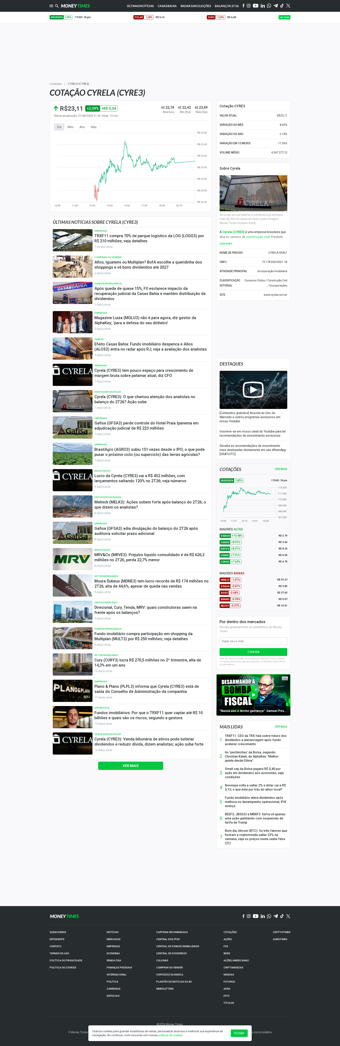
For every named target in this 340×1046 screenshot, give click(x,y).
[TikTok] (282, 916)
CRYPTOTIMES (281, 932)
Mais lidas (231, 726)
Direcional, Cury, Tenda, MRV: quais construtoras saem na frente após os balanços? (145, 610)
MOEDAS (229, 974)
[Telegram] (275, 6)
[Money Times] (75, 6)
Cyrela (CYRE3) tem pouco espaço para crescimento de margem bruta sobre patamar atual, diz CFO (143, 373)
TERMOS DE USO (59, 953)
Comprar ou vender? (108, 257)
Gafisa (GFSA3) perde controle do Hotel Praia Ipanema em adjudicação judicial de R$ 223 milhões (146, 426)
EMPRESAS (113, 946)
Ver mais (131, 766)
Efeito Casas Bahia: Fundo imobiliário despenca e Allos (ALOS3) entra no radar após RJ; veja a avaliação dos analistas (150, 347)
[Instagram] (249, 6)
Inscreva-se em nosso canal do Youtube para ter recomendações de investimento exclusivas (253, 433)
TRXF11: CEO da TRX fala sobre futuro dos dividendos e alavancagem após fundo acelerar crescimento (256, 740)
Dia (59, 127)
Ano (82, 127)
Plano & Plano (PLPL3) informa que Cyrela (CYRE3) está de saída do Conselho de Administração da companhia (146, 689)
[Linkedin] (263, 6)
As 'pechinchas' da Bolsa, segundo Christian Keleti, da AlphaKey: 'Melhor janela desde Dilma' (252, 756)
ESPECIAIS (113, 995)
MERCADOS (113, 939)
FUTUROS (229, 981)
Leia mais (226, 243)
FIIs (226, 946)
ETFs (226, 995)
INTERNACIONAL (117, 974)
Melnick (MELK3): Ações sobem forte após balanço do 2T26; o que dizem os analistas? (150, 505)
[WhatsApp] (269, 6)
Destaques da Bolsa (107, 391)
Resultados (102, 470)
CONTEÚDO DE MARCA (169, 974)
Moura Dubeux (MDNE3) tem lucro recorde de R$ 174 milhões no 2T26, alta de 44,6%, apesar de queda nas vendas (151, 584)
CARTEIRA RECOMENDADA (172, 932)
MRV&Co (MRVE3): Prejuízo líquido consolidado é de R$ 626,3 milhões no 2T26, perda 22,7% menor (149, 557)
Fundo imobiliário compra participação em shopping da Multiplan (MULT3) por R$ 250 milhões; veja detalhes (143, 636)
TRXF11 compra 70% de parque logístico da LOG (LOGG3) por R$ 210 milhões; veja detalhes (149, 238)
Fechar (239, 1033)
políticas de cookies (170, 1035)
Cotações (56, 83)
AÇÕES (228, 939)
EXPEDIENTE (57, 939)
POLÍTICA (112, 981)
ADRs (227, 988)
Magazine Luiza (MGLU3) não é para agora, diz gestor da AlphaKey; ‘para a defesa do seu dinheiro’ (145, 320)
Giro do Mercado (105, 602)
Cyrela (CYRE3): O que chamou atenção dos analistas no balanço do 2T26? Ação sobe (144, 399)
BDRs (227, 953)
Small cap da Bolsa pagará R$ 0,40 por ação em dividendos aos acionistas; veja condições (254, 773)
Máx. (94, 127)
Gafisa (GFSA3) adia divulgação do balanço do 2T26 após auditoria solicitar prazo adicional (146, 531)
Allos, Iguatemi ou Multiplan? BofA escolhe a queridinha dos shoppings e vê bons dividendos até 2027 (148, 265)
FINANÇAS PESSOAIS (119, 967)
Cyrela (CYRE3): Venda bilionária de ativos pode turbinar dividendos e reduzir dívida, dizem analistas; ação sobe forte (148, 742)
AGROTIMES (280, 939)
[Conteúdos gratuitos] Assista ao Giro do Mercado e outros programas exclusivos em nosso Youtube (250, 417)
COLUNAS (162, 960)
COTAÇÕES (230, 932)
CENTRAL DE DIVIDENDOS (171, 953)
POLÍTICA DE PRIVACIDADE (66, 960)
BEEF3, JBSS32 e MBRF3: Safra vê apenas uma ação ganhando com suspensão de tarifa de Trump (255, 818)
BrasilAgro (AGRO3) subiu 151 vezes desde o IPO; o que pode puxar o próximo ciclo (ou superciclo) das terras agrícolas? (149, 452)
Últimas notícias (140, 6)
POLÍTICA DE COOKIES (63, 967)
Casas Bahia (167, 6)
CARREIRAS (113, 988)
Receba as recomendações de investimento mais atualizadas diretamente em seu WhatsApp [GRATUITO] (253, 450)
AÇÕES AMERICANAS (236, 960)
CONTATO (55, 946)
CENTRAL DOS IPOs (168, 939)
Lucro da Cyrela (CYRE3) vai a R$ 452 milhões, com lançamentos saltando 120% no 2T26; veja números (140, 478)
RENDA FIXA (114, 960)
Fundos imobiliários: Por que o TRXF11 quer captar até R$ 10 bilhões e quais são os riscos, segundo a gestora (148, 715)
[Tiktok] (282, 6)
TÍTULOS (229, 1002)
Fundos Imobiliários (108, 283)
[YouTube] (256, 6)
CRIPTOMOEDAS (233, 967)
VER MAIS (281, 469)
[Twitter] (288, 6)
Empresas (100, 230)
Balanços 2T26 (227, 6)
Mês (70, 127)
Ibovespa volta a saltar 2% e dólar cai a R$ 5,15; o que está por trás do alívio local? (255, 787)
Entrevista (102, 707)
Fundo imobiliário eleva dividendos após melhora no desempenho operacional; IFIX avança (255, 802)
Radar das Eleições (196, 6)
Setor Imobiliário (106, 576)
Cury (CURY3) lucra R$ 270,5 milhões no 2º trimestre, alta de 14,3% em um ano (147, 663)
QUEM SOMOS (58, 932)
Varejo (99, 339)
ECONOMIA (113, 953)
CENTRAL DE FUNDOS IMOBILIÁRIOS (177, 946)
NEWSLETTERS (165, 988)
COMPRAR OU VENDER (169, 967)
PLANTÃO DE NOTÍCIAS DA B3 (174, 981)
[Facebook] (244, 6)
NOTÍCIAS (112, 932)
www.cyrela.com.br (275, 294)
